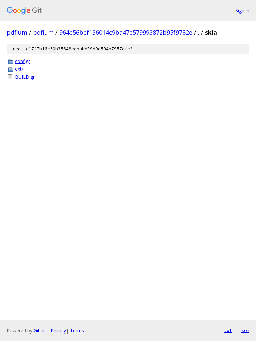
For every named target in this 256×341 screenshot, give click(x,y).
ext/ (19, 69)
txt (228, 330)
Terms (77, 330)
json (244, 330)
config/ (22, 61)
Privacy (58, 330)
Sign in (242, 10)
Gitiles (40, 330)
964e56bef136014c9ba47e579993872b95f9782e (125, 32)
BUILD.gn (25, 77)
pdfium (17, 32)
